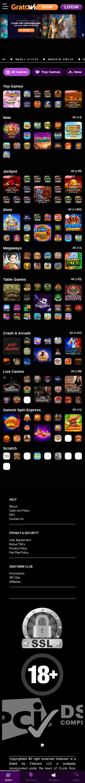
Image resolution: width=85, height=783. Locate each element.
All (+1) (76, 247)
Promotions (17, 573)
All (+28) (76, 371)
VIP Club (14, 577)
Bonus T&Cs (17, 544)
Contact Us (16, 519)
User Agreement (20, 540)
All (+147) (75, 332)
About (13, 506)
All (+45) (76, 171)
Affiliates (15, 581)
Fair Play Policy (18, 552)
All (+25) (76, 279)
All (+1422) (74, 209)
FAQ (12, 514)
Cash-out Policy (19, 510)
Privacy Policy (18, 548)
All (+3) (76, 117)
